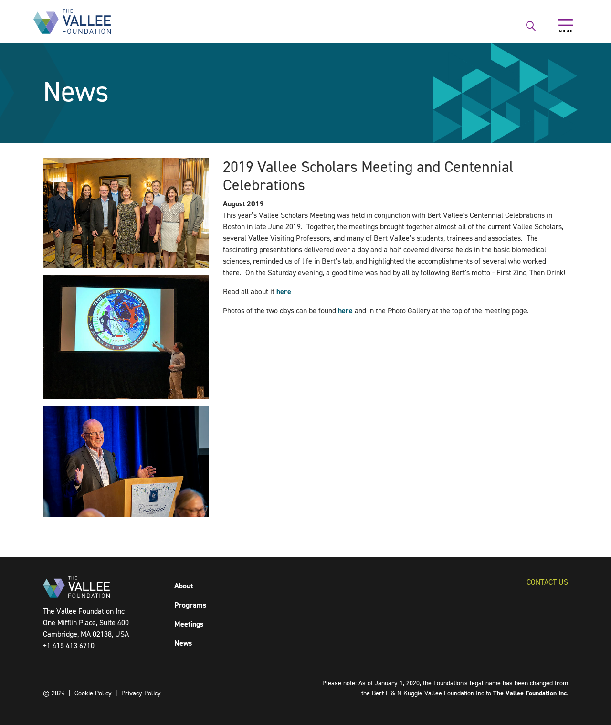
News (183, 643)
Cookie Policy (93, 693)
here (283, 292)
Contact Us (547, 582)
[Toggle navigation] (565, 26)
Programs (190, 605)
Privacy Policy (141, 693)
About (183, 586)
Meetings (188, 624)
